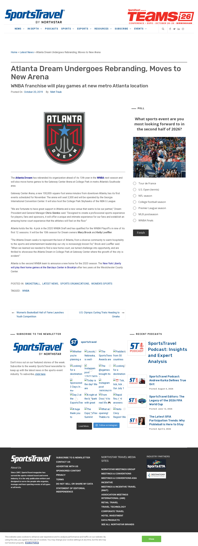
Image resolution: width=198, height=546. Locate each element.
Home (14, 52)
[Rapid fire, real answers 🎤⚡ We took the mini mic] (119, 399)
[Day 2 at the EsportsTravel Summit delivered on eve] (76, 399)
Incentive (107, 482)
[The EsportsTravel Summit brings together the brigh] (90, 413)
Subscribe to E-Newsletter (73, 457)
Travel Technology (113, 507)
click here (40, 374)
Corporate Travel (112, 511)
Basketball (32, 283)
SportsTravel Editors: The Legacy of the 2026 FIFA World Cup (166, 400)
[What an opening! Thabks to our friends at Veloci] (105, 413)
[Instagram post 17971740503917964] (90, 370)
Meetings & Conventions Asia (119, 478)
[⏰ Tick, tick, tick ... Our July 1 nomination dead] (119, 385)
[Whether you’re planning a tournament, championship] (76, 356)
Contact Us (63, 462)
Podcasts (51, 28)
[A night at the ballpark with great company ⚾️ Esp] (90, 399)
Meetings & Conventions (116, 473)
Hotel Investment (112, 515)
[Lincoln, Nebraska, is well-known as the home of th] (90, 356)
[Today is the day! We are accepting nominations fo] (90, 385)
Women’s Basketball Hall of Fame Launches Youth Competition (40, 314)
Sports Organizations (74, 283)
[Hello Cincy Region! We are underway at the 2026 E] (119, 413)
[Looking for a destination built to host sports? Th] (76, 370)
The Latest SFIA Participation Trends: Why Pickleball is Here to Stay (167, 420)
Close (151, 539)
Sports (66, 28)
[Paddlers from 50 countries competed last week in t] (119, 356)
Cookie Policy (32, 543)
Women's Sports (101, 283)
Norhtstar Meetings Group (118, 469)
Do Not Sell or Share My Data (74, 484)
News (18, 28)
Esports (82, 28)
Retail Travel (109, 502)
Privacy (60, 475)
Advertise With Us (67, 466)
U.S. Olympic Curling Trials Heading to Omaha (99, 314)
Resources (102, 28)
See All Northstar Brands (117, 524)
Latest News (27, 52)
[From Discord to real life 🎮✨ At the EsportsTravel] (105, 399)
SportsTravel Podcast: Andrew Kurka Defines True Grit (167, 380)
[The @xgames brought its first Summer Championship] (105, 370)
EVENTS (139, 28)
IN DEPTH (33, 28)
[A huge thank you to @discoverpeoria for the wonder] (76, 413)
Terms (60, 479)
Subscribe (121, 28)
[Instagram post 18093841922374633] (105, 385)
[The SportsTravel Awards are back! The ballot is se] (105, 356)
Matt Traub (56, 91)
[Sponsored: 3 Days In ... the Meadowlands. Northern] (76, 385)
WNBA (100, 177)
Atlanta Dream (23, 177)
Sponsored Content (68, 470)
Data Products (110, 520)
